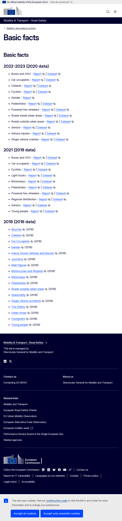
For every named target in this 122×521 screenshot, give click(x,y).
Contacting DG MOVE (15, 382)
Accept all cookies (25, 513)
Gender (15, 247)
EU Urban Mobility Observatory (20, 416)
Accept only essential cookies (61, 513)
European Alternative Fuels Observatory (25, 422)
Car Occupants (20, 241)
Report (37, 73)
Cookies (74, 475)
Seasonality (18, 294)
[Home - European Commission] (13, 10)
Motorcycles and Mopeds (27, 271)
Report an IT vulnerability (17, 475)
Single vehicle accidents (26, 300)
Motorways (18, 277)
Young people (19, 324)
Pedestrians (18, 283)
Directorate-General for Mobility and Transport (87, 382)
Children (16, 235)
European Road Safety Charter (20, 410)
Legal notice (10, 481)
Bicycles (16, 229)
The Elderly (18, 306)
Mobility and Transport (16, 404)
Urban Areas (18, 312)
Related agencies (13, 439)
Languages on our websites (50, 475)
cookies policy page (56, 500)
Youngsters (18, 318)
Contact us (82, 469)
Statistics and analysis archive (21, 28)
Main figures (18, 265)
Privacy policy (91, 475)
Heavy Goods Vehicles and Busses (32, 253)
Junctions (17, 259)
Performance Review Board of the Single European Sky (33, 434)
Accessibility (28, 481)
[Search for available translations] (43, 74)
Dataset (52, 73)
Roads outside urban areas (27, 289)
